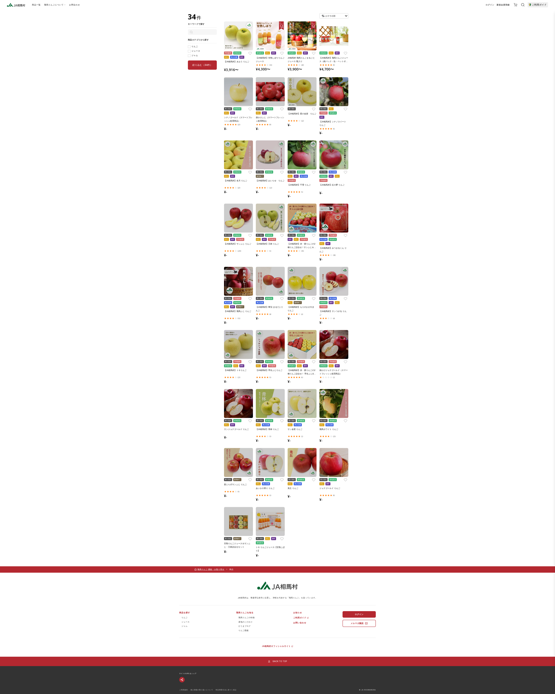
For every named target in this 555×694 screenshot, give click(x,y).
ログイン (490, 5)
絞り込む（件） (202, 65)
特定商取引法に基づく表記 (226, 690)
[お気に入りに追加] (250, 53)
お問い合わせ (299, 623)
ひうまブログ (244, 626)
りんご (195, 46)
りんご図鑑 (243, 630)
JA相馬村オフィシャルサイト (276, 646)
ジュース (196, 51)
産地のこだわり (245, 622)
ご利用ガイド (539, 4)
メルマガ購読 (357, 623)
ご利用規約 (183, 690)
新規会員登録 (503, 5)
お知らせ (297, 612)
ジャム (195, 55)
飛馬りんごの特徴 (246, 617)
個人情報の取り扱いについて (201, 690)
